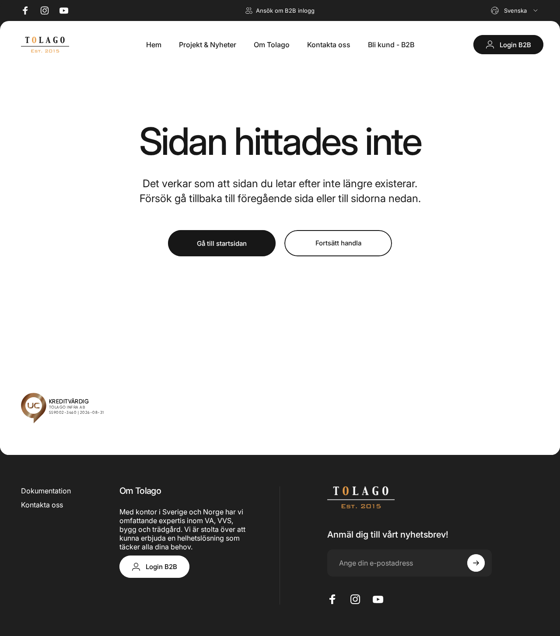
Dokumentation (46, 490)
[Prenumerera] (476, 563)
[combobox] (515, 10)
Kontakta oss (42, 504)
